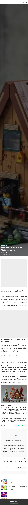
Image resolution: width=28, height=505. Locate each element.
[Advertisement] (14, 273)
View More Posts (14, 437)
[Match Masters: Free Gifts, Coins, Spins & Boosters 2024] (4, 494)
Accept (14, 503)
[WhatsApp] (22, 425)
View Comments (21, 467)
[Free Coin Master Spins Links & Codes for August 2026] (4, 481)
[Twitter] (19, 425)
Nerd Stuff (4, 245)
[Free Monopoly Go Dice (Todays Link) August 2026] (4, 487)
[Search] (25, 2)
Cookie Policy (16, 501)
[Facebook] (15, 425)
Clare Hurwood (4, 252)
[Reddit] (25, 425)
